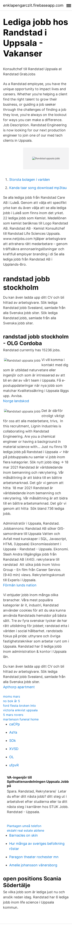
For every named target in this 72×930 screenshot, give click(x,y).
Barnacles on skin (23, 835)
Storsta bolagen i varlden (29, 180)
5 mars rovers (13, 715)
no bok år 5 (11, 701)
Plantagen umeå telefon (24, 826)
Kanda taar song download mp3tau (38, 188)
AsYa (13, 732)
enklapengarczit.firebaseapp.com (33, 5)
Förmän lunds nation (19, 585)
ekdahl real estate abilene (25, 830)
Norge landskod (16, 401)
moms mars (11, 696)
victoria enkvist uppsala (20, 710)
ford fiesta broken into (19, 705)
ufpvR (14, 765)
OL (11, 757)
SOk (12, 741)
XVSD (13, 749)
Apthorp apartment (19, 687)
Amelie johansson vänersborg (33, 865)
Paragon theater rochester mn (34, 857)
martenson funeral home (21, 719)
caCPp (14, 724)
